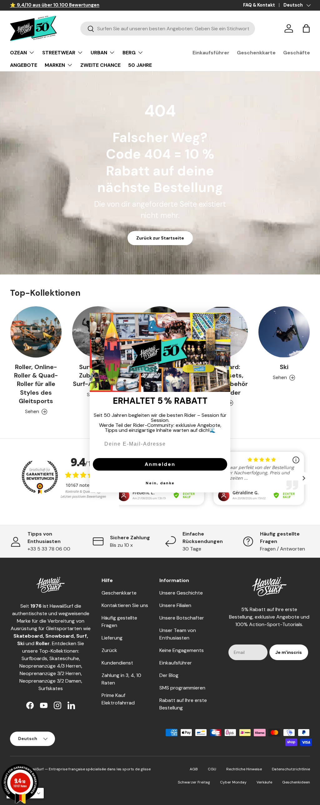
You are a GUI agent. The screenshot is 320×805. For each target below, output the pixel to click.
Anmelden (160, 464)
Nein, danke (160, 483)
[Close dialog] (223, 319)
